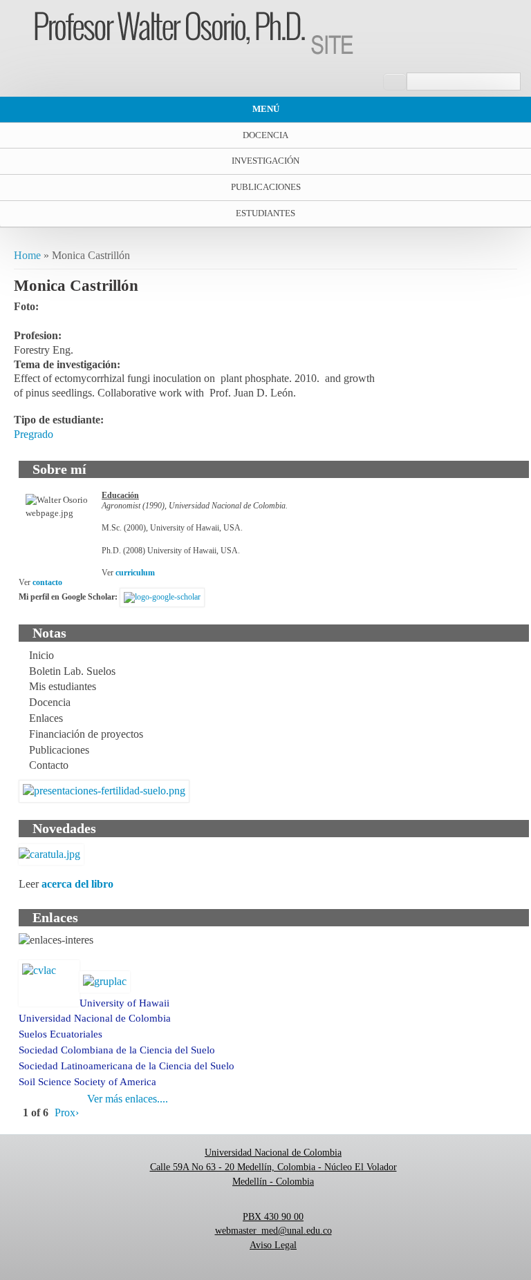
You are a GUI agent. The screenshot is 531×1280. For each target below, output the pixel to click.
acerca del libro (77, 884)
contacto (47, 582)
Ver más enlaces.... (127, 1099)
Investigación (265, 160)
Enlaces (46, 718)
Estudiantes (265, 213)
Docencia (265, 135)
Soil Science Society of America (87, 1081)
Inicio (41, 655)
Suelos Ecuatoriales (60, 1034)
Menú (265, 109)
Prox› (67, 1112)
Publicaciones (266, 187)
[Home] (194, 51)
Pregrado (33, 434)
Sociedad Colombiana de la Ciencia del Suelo (117, 1049)
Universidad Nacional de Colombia (95, 1018)
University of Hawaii (124, 1003)
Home (27, 255)
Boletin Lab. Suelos (72, 671)
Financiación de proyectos (86, 734)
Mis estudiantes (62, 686)
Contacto (48, 765)
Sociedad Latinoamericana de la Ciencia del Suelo (126, 1065)
